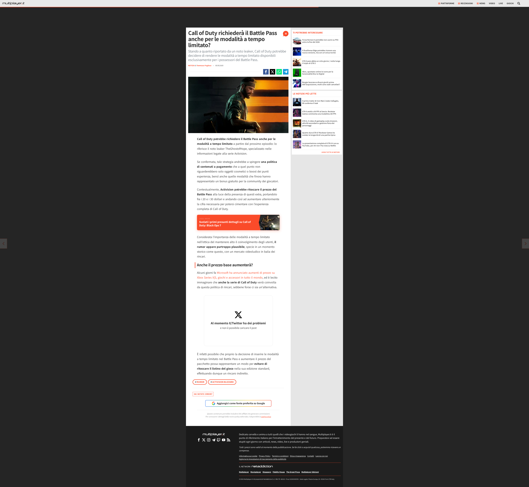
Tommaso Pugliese (204, 65)
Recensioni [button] (467, 3)
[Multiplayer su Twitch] (218, 440)
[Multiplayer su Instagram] (208, 440)
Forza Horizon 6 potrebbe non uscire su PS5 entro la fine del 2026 (320, 41)
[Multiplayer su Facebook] (198, 440)
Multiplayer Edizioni (310, 472)
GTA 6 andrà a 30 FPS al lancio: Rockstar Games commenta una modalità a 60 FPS (319, 112)
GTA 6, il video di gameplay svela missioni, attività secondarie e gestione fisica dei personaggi (320, 123)
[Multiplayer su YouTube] (223, 440)
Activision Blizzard (222, 382)
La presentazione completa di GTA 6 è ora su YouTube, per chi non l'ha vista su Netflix (320, 144)
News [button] (482, 3)
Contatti (310, 456)
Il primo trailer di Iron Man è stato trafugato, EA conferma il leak (320, 102)
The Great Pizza (293, 472)
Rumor (199, 382)
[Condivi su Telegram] (285, 72)
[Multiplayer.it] (13, 3)
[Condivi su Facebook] (266, 72)
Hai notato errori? (203, 394)
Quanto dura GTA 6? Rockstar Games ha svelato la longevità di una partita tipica (318, 133)
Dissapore (267, 472)
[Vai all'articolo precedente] (525, 243)
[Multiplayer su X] (203, 440)
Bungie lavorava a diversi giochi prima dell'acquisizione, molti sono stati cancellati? (321, 83)
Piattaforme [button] (447, 3)
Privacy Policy (264, 456)
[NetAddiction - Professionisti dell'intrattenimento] (262, 466)
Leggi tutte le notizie (331, 152)
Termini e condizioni (280, 456)
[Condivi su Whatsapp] (279, 72)
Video (492, 3)
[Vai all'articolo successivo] (3, 243)
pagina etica (266, 416)
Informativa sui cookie (248, 456)
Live (501, 3)
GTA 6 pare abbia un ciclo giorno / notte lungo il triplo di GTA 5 (321, 62)
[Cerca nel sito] (519, 3)
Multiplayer (244, 472)
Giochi (510, 3)
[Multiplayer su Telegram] (213, 440)
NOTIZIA (191, 65)
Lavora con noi (321, 456)
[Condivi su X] (272, 72)
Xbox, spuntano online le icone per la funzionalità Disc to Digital (317, 72)
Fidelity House (279, 472)
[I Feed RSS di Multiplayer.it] (228, 440)
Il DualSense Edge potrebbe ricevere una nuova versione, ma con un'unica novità (319, 51)
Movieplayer (255, 472)
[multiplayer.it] (214, 434)
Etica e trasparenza (298, 456)
